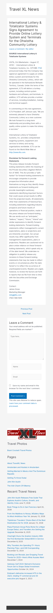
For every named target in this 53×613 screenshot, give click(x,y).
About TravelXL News (16, 463)
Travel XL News (24, 9)
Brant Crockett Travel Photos (19, 450)
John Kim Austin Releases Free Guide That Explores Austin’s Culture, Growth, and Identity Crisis (24, 500)
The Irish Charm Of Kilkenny (18, 486)
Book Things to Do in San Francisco (22, 507)
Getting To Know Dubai (16, 478)
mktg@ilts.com (15, 295)
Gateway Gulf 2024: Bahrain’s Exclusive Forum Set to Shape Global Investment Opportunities (23, 566)
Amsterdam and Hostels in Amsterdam (23, 467)
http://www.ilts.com (17, 152)
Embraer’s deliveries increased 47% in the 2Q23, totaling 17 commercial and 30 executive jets (24, 576)
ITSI (39, 68)
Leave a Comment (16, 49)
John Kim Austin (14, 482)
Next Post (27, 314)
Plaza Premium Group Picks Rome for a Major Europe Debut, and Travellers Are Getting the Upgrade (26, 529)
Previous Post (26, 309)
